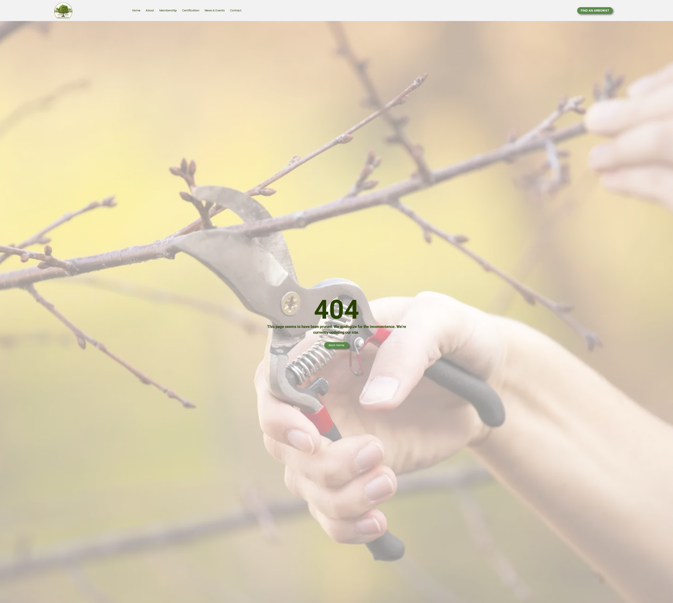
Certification (190, 10)
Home (136, 10)
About (150, 10)
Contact (236, 10)
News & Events (215, 10)
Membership (168, 10)
